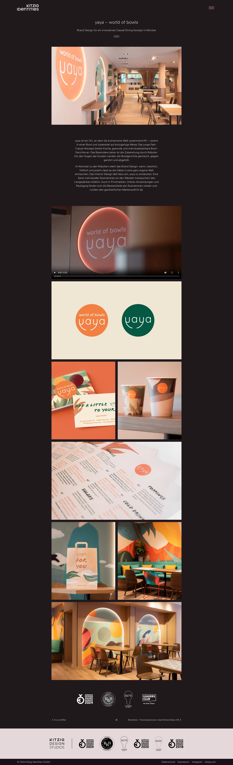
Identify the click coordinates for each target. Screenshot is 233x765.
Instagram (197, 761)
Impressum (183, 761)
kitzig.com (210, 761)
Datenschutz (168, 761)
